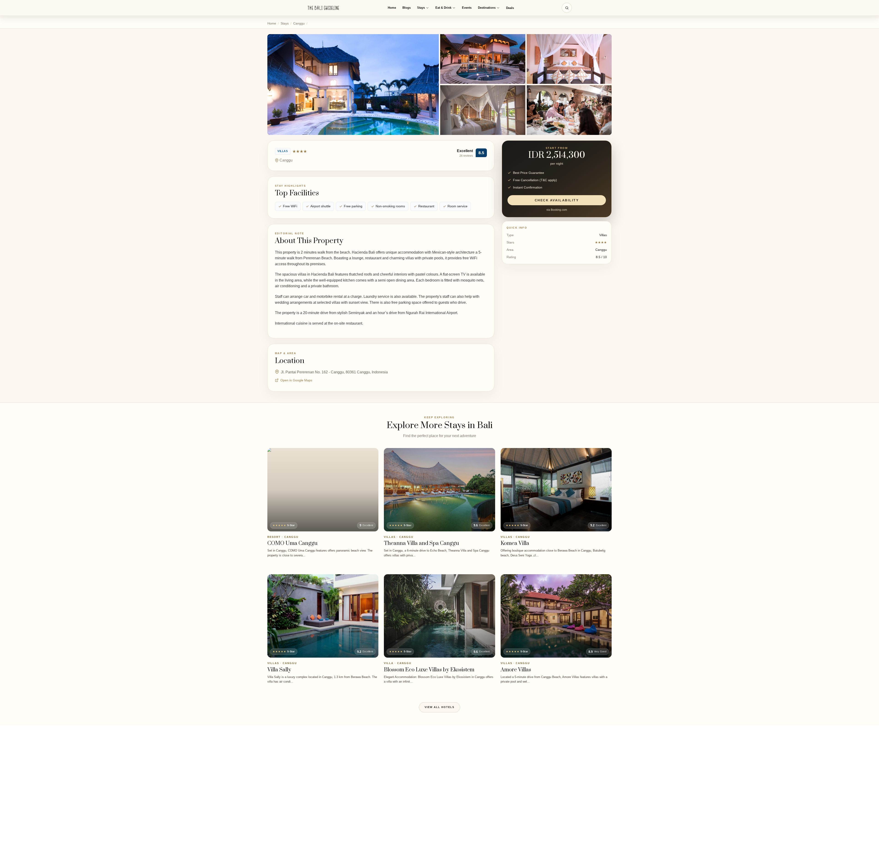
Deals (510, 8)
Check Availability (557, 200)
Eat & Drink (443, 7)
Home (392, 7)
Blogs (406, 7)
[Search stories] (567, 8)
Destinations (487, 7)
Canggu (299, 23)
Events (467, 7)
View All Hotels (439, 707)
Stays (421, 7)
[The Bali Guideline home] (323, 8)
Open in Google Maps (296, 380)
